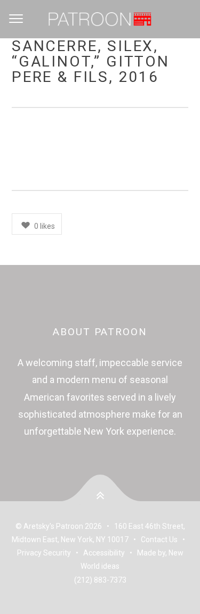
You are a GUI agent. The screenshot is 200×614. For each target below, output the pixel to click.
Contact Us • (164, 539)
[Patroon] (100, 19)
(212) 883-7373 (100, 580)
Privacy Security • (50, 553)
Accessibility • (110, 553)
